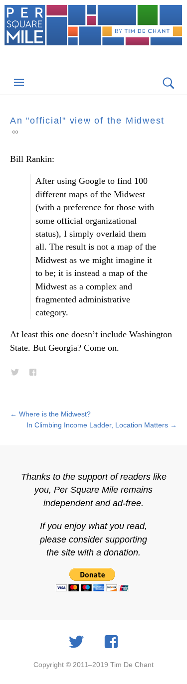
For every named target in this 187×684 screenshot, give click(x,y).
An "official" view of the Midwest (87, 121)
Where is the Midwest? (50, 414)
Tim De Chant (132, 665)
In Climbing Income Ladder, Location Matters (101, 425)
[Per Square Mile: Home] (93, 36)
